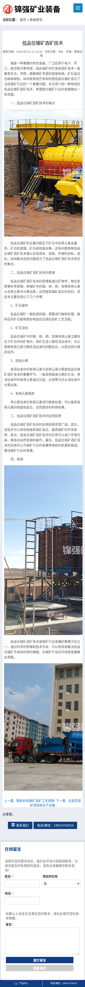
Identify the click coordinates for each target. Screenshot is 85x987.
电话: (9, 893)
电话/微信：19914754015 (55, 825)
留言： (10, 924)
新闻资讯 (36, 20)
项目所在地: (50, 876)
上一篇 (29, 801)
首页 (23, 20)
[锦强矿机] (22, 10)
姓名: (9, 876)
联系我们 (22, 825)
